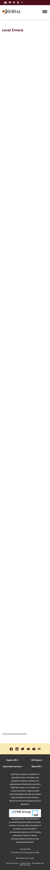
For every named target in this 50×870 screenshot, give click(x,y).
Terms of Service (12, 863)
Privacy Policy (25, 863)
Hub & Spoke (29, 858)
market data (33, 819)
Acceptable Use (38, 863)
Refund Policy (25, 865)
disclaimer (29, 842)
